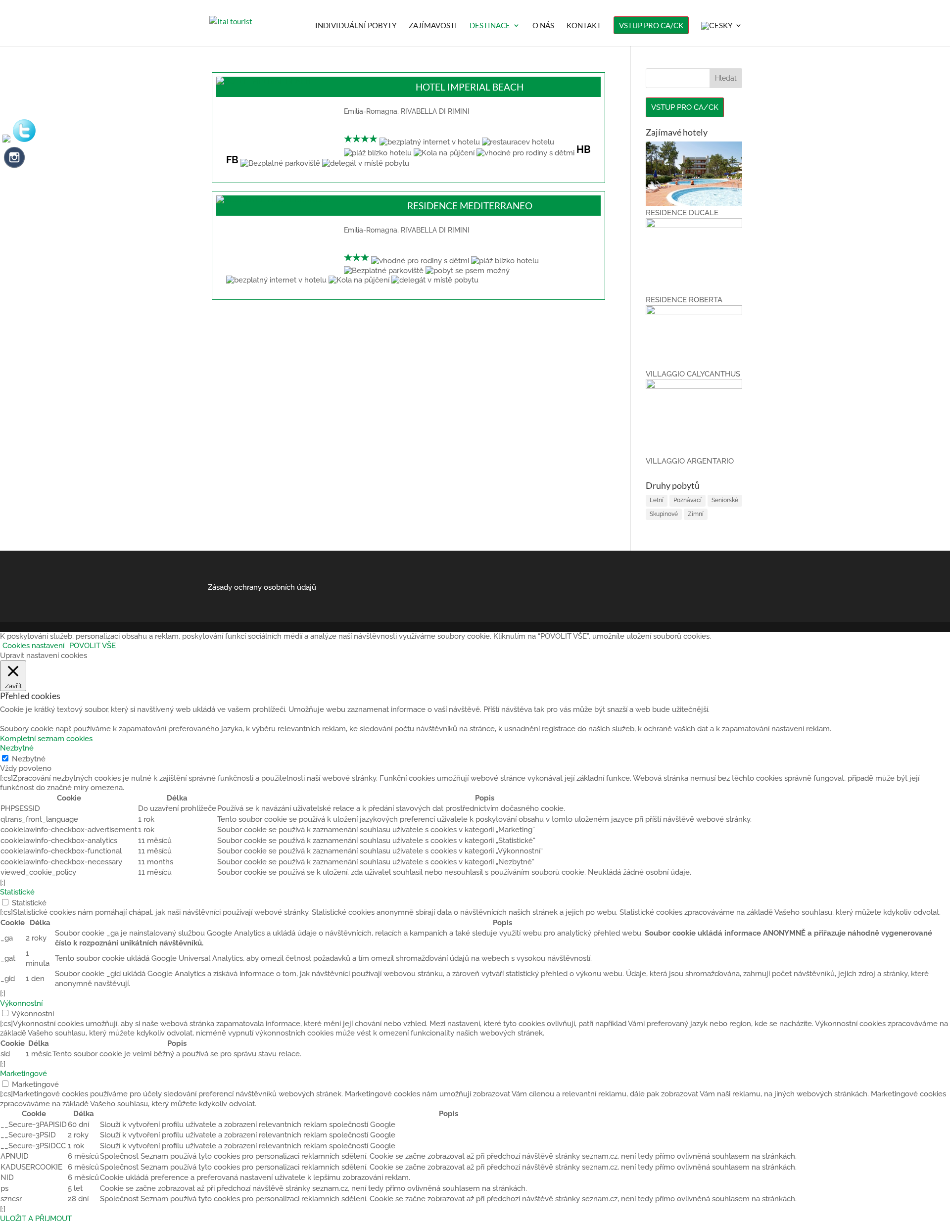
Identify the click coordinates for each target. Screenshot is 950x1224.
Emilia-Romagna (370, 111)
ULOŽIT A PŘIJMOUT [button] (36, 1218)
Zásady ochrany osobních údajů (262, 587)
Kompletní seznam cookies (46, 738)
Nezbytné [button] (17, 748)
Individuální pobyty (355, 26)
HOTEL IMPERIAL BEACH (469, 87)
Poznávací (687, 500)
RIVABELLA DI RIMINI (435, 111)
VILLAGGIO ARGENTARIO (690, 461)
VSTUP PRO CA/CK (651, 25)
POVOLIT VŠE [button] (92, 645)
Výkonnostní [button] (21, 1003)
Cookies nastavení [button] (33, 645)
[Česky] (721, 34)
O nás (543, 26)
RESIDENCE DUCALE (682, 212)
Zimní (696, 514)
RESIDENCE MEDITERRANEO (469, 205)
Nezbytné (29, 758)
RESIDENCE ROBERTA (684, 299)
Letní (657, 500)
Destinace (490, 26)
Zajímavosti (433, 26)
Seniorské (725, 500)
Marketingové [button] (23, 1073)
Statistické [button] (17, 892)
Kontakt (584, 26)
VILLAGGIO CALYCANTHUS (693, 374)
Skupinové (664, 514)
